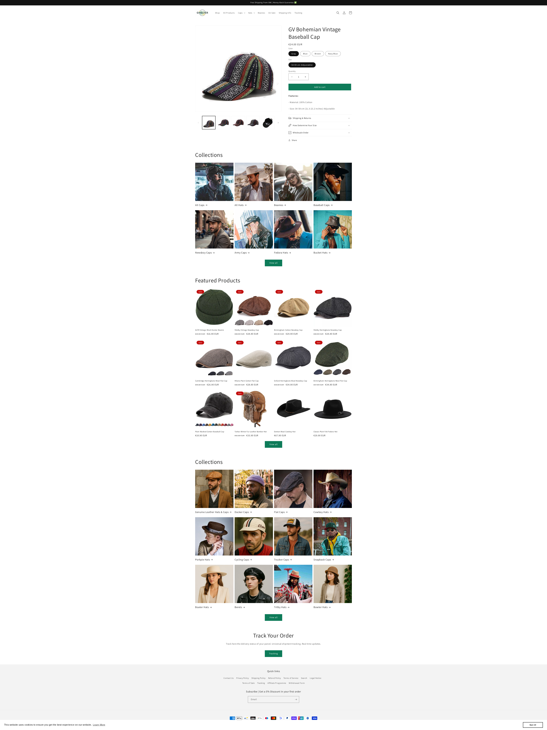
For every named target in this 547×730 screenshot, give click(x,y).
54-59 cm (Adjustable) (302, 65)
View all (274, 262)
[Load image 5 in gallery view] (267, 122)
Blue (305, 53)
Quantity (292, 71)
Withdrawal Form (297, 683)
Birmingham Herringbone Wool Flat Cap (330, 381)
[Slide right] (278, 123)
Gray (293, 53)
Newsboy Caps (203, 252)
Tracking (273, 653)
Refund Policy (274, 678)
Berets (238, 607)
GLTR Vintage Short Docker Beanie (209, 330)
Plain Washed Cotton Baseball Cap (209, 432)
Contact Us (229, 678)
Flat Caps (279, 512)
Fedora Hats (281, 252)
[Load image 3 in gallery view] (238, 122)
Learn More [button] (99, 725)
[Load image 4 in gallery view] (253, 122)
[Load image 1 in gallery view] (208, 122)
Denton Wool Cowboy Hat (284, 432)
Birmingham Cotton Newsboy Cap (288, 330)
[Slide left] (198, 123)
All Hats (239, 205)
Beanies (278, 205)
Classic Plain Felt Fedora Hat (325, 432)
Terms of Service (290, 678)
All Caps (199, 205)
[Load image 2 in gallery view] (223, 122)
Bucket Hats (320, 252)
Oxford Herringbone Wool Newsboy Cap (290, 381)
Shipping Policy (258, 678)
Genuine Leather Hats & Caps (211, 512)
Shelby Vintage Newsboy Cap (247, 330)
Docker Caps (242, 512)
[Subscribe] (296, 699)
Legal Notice (315, 678)
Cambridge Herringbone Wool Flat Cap (211, 381)
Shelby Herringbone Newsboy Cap (328, 330)
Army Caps (241, 252)
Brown (318, 53)
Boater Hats (202, 607)
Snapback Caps (322, 559)
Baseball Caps (322, 205)
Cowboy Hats (321, 512)
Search (304, 678)
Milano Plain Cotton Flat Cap (247, 381)
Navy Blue (333, 53)
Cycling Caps (242, 559)
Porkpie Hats (202, 559)
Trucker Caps (281, 559)
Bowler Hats (321, 607)
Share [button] (294, 140)
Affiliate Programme (277, 683)
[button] (241, 13)
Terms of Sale (248, 683)
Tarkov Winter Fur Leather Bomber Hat (251, 432)
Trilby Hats (280, 607)
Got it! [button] (533, 725)
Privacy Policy (242, 678)
